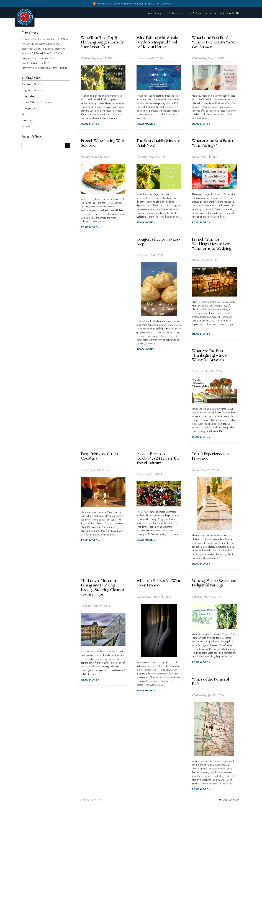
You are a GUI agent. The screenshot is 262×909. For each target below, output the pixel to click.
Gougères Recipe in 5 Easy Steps (38, 58)
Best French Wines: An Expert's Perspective (43, 48)
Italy (24, 114)
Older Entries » (228, 800)
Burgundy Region (32, 90)
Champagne (29, 108)
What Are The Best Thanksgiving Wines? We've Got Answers (209, 355)
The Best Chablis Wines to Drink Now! (41, 43)
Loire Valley (28, 96)
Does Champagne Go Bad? (35, 63)
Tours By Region (155, 13)
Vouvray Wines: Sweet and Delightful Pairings (44, 67)
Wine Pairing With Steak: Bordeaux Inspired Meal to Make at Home (157, 42)
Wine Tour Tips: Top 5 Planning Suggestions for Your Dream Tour (102, 42)
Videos (26, 126)
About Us (210, 13)
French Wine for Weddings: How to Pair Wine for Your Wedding (211, 243)
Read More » (90, 124)
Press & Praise (194, 13)
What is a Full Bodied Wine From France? (43, 53)
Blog (221, 13)
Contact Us (233, 13)
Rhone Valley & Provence (37, 102)
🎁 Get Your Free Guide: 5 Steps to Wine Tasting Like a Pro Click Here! (132, 4)
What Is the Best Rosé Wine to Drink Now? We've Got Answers (213, 42)
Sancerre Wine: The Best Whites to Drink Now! (45, 39)
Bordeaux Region (32, 84)
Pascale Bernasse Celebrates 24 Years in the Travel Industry (158, 458)
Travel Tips (28, 120)
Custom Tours (175, 13)
